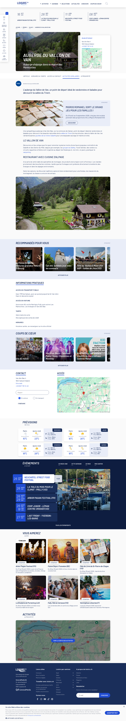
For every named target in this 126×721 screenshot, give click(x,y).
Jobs (77, 682)
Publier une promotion (42, 691)
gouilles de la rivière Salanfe (45, 136)
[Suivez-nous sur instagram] (41, 699)
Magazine (78, 680)
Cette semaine (76, 464)
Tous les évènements (63, 525)
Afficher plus (63, 275)
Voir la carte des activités (63, 640)
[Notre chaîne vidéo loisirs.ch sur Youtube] (45, 699)
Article (26, 76)
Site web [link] (19, 383)
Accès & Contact (54, 76)
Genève (58, 677)
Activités (45, 4)
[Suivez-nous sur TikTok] (48, 699)
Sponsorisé (104, 102)
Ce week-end (62, 464)
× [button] (124, 706)
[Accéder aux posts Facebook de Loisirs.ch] (37, 699)
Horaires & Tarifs (38, 76)
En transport (40, 398)
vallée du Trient (66, 133)
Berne (57, 687)
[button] (54, 718)
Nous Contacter (40, 675)
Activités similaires (71, 76)
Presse (78, 675)
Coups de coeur (95, 4)
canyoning (27, 152)
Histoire (78, 673)
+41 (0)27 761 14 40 (87, 46)
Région (25, 27)
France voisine (60, 694)
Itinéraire (21, 403)
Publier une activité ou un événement (41, 688)
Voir (58, 479)
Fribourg (58, 680)
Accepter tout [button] (112, 713)
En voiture (24, 398)
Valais (31, 27)
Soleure (58, 689)
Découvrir (72, 123)
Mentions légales (40, 677)
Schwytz (58, 692)
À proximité (85, 76)
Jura (57, 685)
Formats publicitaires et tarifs (44, 685)
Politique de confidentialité (34, 715)
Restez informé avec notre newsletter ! (87, 690)
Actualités (75, 4)
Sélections (66, 4)
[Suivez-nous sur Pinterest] (52, 699)
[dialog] (63, 713)
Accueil (18, 27)
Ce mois (88, 464)
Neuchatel (59, 682)
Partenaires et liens (81, 677)
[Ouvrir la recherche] (106, 3)
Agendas (55, 4)
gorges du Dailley (69, 148)
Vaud (57, 673)
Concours (84, 4)
